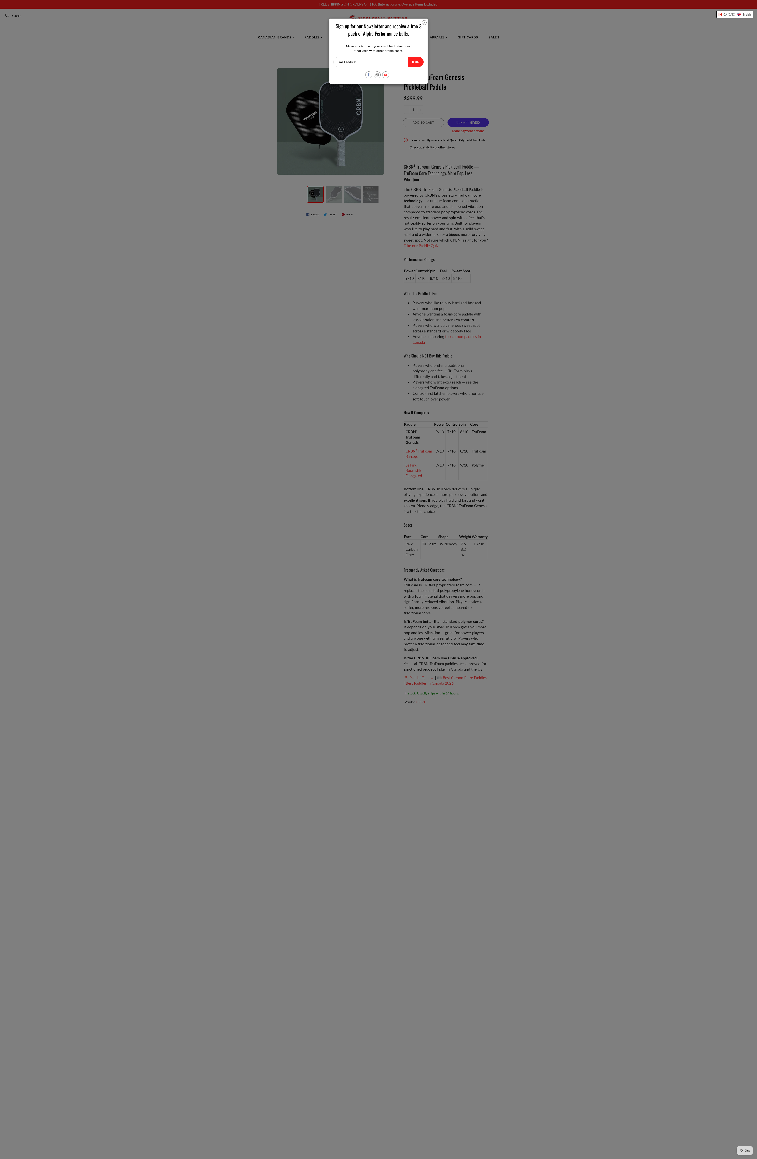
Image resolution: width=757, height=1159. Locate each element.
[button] (735, 14)
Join (416, 62)
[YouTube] (385, 74)
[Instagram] (377, 74)
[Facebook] (368, 74)
